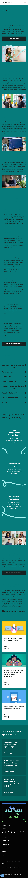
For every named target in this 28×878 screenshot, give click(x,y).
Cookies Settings (14, 871)
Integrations (5, 844)
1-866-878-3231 (6, 825)
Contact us (4, 828)
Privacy (3, 867)
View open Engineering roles (14, 343)
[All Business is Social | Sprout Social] (14, 812)
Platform (4, 837)
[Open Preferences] (2, 875)
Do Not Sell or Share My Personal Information (11, 874)
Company (4, 851)
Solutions (4, 840)
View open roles (14, 38)
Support (4, 855)
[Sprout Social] (7, 2)
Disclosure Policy (5, 871)
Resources (5, 847)
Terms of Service (9, 867)
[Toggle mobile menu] (25, 2)
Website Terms (17, 867)
